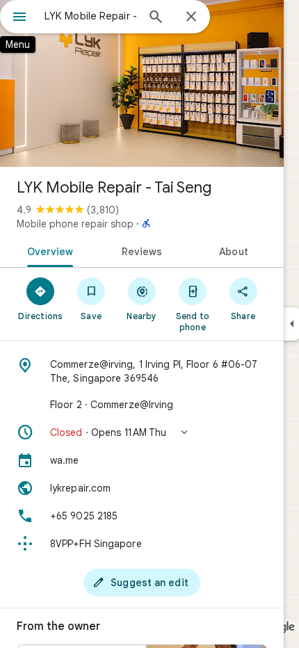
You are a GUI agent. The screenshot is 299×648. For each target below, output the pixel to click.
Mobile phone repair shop (75, 224)
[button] (142, 432)
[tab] (47, 250)
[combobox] (90, 16)
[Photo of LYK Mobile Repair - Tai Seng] (142, 83)
